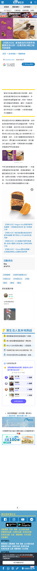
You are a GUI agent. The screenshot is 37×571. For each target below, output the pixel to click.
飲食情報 (12, 53)
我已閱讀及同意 (18, 563)
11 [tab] (22, 15)
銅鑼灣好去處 (6, 531)
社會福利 (4, 537)
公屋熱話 (17, 10)
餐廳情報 (21, 53)
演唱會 (6, 7)
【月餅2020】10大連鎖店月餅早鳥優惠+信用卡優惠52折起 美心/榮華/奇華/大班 (18, 243)
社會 (12, 534)
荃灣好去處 (27, 531)
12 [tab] (24, 15)
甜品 (19, 283)
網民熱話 (4, 543)
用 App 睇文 (29, 64)
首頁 (4, 53)
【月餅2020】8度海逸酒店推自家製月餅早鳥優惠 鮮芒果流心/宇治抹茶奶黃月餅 (18, 235)
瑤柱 (5, 283)
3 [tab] (18, 13)
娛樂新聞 (25, 10)
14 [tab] (19, 18)
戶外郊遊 (27, 534)
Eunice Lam (10, 59)
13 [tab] (17, 18)
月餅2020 (7, 279)
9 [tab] (18, 15)
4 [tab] (20, 13)
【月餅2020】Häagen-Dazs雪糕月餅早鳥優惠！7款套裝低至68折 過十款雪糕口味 (18, 227)
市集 (11, 529)
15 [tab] (21, 18)
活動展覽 (4, 529)
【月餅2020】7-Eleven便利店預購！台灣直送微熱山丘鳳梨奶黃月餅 (17, 250)
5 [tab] (22, 13)
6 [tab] (24, 13)
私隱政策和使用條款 (26, 557)
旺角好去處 (5, 534)
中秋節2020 (18, 279)
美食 (12, 283)
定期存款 (33, 10)
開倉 (15, 529)
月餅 (27, 279)
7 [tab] (14, 15)
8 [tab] (16, 15)
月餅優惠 (7, 275)
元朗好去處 (17, 531)
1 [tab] (14, 13)
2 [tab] (16, 13)
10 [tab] (20, 15)
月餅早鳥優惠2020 (20, 275)
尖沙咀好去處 (24, 529)
